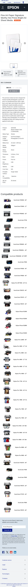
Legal (3, 564)
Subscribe (7, 530)
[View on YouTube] (11, 552)
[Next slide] (25, 43)
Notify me (14, 91)
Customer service (6, 560)
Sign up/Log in (17, 2)
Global (9, 2)
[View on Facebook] (3, 552)
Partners (4, 569)
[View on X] (7, 552)
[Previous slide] (3, 43)
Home (4, 2)
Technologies (5, 574)
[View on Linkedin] (15, 552)
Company (4, 578)
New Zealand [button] (4, 0)
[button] (13, 65)
